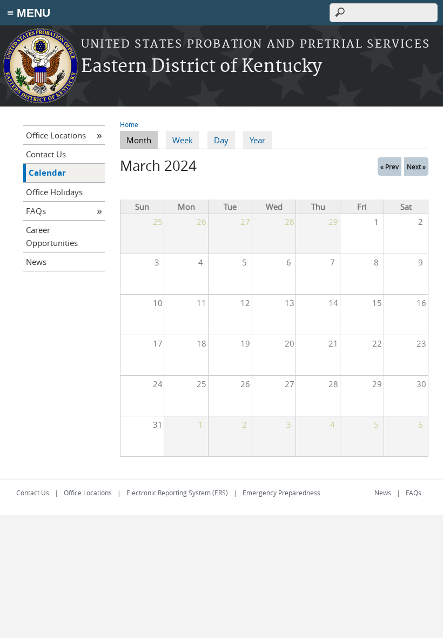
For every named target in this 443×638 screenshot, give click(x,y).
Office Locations (56, 135)
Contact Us (46, 154)
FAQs (36, 210)
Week (182, 140)
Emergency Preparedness (281, 492)
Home (129, 124)
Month (142, 140)
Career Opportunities (52, 236)
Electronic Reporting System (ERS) (177, 492)
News (36, 261)
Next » (416, 166)
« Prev (389, 166)
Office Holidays (54, 192)
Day (221, 140)
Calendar (47, 172)
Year (257, 140)
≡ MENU (28, 12)
